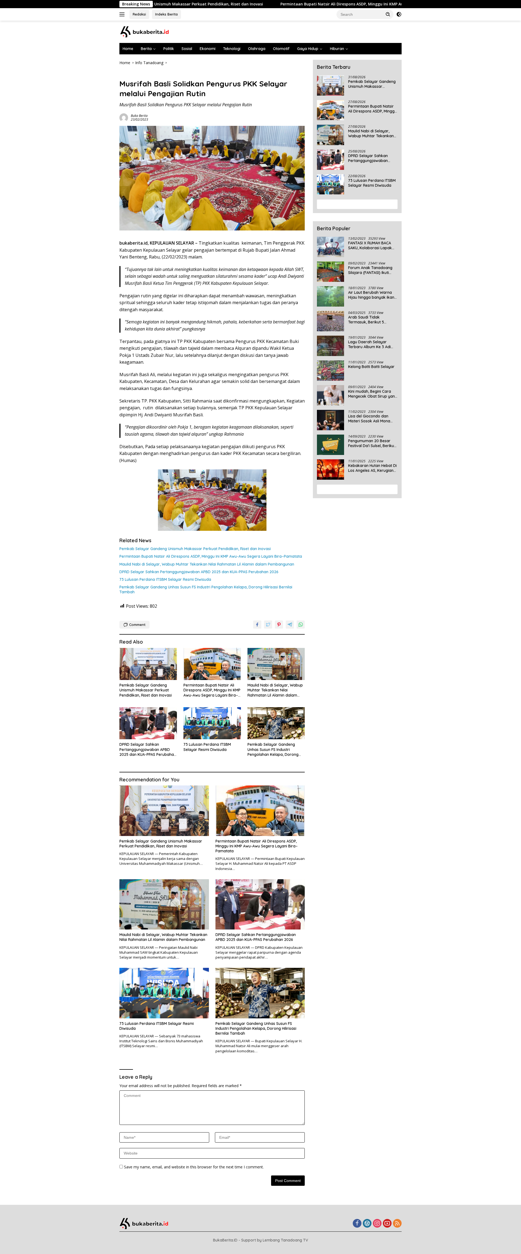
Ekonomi (207, 48)
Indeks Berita (166, 14)
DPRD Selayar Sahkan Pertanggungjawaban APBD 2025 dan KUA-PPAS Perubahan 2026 (198, 571)
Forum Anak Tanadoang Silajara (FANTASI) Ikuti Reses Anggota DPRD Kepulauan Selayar (370, 270)
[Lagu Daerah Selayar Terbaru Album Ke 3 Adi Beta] (330, 346)
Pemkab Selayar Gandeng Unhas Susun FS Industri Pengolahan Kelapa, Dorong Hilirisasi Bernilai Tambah (205, 589)
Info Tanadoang (133, 74)
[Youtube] (387, 1223)
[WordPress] (367, 1223)
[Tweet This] (268, 624)
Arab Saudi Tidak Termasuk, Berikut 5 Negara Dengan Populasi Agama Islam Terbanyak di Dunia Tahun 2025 (372, 320)
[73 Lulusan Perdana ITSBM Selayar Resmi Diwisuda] (212, 723)
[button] (388, 14)
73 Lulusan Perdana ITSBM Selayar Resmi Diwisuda (165, 579)
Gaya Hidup (307, 48)
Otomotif (281, 48)
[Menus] (123, 14)
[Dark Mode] (399, 14)
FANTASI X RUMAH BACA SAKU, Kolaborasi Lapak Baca (370, 245)
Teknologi (231, 48)
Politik (168, 48)
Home (128, 48)
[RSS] (397, 1223)
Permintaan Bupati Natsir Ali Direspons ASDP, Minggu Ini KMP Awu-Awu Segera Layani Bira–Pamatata (311, 4)
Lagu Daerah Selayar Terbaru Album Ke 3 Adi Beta (369, 344)
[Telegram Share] (290, 624)
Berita (146, 48)
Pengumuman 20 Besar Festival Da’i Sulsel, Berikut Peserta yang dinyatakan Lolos (371, 443)
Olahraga (256, 48)
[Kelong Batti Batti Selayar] (330, 370)
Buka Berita (139, 115)
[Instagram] (377, 1223)
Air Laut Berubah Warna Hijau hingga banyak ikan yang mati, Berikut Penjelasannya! (371, 295)
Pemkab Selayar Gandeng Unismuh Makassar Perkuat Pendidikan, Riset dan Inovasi (195, 548)
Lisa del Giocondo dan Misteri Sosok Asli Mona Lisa (369, 418)
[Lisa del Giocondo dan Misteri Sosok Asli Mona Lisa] (330, 420)
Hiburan (337, 48)
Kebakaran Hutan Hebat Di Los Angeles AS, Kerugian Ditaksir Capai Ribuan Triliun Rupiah (372, 468)
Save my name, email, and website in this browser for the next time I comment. (194, 1166)
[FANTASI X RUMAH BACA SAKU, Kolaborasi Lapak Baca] (330, 247)
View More (355, 204)
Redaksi (139, 14)
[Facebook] (357, 1223)
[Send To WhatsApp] (301, 624)
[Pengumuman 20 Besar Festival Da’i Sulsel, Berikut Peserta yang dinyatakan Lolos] (330, 445)
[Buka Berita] (149, 31)
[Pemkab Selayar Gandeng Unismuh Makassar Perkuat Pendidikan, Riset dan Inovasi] (148, 664)
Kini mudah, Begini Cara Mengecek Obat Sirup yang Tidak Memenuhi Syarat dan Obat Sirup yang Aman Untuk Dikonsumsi (372, 394)
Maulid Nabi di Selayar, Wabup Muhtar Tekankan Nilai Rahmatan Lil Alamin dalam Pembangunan (206, 564)
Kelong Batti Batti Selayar (371, 366)
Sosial (187, 48)
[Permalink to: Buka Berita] (123, 117)
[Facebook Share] (257, 624)
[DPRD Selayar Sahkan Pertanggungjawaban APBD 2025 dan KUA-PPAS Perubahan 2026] (148, 723)
